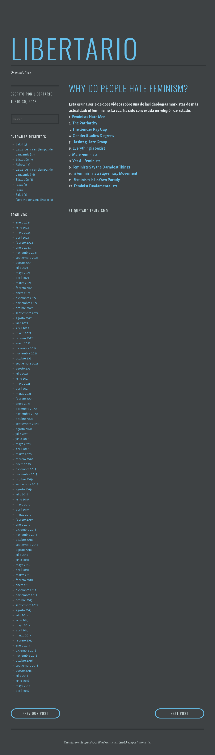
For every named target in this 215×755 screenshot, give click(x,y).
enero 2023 (23, 293)
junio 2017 (22, 620)
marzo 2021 (23, 393)
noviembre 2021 (26, 353)
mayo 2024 (23, 232)
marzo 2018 (23, 575)
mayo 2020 (23, 444)
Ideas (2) (21, 184)
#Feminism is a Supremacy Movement (105, 173)
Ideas (19, 189)
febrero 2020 (24, 459)
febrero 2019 (24, 519)
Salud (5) (21, 144)
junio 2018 (22, 560)
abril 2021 (22, 388)
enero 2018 (23, 585)
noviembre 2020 (27, 413)
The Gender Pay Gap (89, 129)
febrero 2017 (24, 640)
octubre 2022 (24, 308)
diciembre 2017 (26, 590)
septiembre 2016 (27, 665)
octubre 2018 (24, 539)
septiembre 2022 (27, 313)
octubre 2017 (24, 600)
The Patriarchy (84, 123)
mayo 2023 (23, 272)
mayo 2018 (23, 565)
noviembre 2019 (26, 474)
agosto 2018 (24, 549)
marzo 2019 (23, 514)
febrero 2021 (24, 398)
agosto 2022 (24, 318)
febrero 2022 (24, 338)
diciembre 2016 (26, 650)
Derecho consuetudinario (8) (34, 199)
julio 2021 (22, 373)
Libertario (75, 48)
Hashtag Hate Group (89, 142)
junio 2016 (22, 680)
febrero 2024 (24, 242)
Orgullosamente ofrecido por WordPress (87, 742)
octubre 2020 (24, 419)
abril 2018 (22, 570)
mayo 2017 (23, 625)
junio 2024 (22, 227)
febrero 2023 (24, 288)
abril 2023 (22, 278)
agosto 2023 (23, 262)
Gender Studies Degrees (93, 136)
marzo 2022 (23, 333)
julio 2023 (22, 267)
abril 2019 (22, 509)
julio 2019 (22, 494)
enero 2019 (23, 524)
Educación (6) (24, 179)
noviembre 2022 (26, 303)
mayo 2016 (23, 685)
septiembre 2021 (27, 363)
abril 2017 (22, 630)
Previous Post (41, 713)
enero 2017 (23, 645)
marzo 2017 (23, 635)
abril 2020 (22, 449)
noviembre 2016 (26, 655)
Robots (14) (23, 164)
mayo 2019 (23, 504)
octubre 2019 (24, 479)
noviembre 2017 (26, 595)
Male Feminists (84, 155)
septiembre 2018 (27, 544)
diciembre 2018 (26, 529)
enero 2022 (23, 343)
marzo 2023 (23, 283)
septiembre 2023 (27, 257)
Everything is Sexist (88, 148)
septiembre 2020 (27, 424)
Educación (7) (24, 159)
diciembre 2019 (26, 469)
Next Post (187, 713)
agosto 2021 (23, 368)
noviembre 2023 (26, 252)
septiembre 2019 (27, 484)
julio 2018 (22, 554)
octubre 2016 (24, 660)
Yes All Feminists (86, 161)
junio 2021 (22, 378)
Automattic (143, 742)
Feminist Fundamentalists (95, 186)
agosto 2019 (24, 489)
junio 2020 (22, 439)
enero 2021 (23, 403)
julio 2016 (22, 675)
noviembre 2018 (26, 534)
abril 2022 (22, 328)
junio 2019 (22, 499)
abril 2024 (22, 237)
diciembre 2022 (26, 298)
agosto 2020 (24, 429)
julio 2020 (22, 434)
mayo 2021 (23, 383)
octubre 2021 (24, 358)
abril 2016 (22, 690)
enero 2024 (23, 247)
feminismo (99, 210)
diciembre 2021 (26, 348)
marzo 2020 (24, 454)
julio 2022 (22, 323)
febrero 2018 (24, 580)
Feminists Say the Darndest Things (101, 167)
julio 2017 (22, 615)
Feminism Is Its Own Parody (96, 180)
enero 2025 (23, 222)
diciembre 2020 (26, 408)
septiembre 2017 (27, 605)
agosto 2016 (24, 670)
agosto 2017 (23, 610)
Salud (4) (21, 194)
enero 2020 (23, 464)
